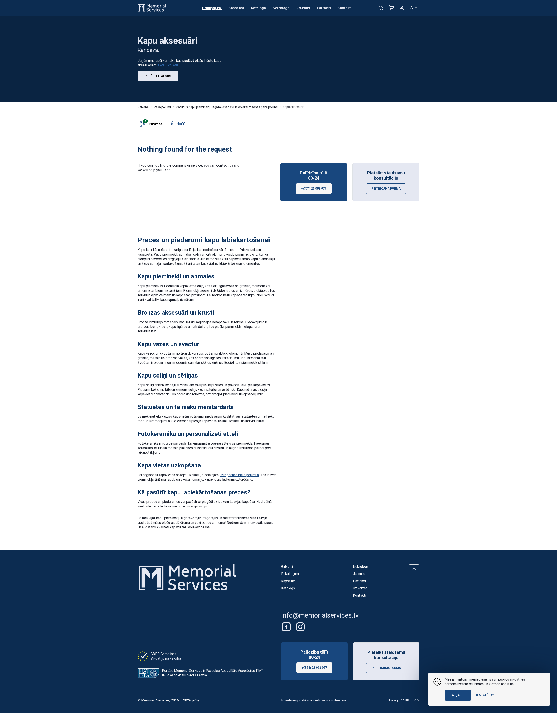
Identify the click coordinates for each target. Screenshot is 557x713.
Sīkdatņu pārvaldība (166, 658)
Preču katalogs (158, 76)
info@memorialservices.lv (320, 615)
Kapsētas (236, 8)
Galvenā (143, 107)
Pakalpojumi (212, 8)
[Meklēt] (381, 8)
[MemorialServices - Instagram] (300, 626)
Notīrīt (181, 124)
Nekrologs (281, 8)
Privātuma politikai (295, 700)
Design (404, 700)
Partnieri (324, 8)
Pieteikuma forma (386, 188)
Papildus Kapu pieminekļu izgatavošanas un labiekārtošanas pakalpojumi (227, 107)
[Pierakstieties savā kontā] (401, 8)
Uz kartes (360, 588)
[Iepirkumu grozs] (391, 8)
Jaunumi (303, 8)
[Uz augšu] (414, 569)
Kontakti (345, 8)
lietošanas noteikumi (330, 700)
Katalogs (258, 8)
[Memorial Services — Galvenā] (152, 7)
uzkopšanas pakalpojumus (239, 475)
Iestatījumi (485, 695)
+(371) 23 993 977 (313, 188)
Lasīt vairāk (168, 65)
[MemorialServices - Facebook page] (286, 626)
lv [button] (411, 8)
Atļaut (458, 695)
